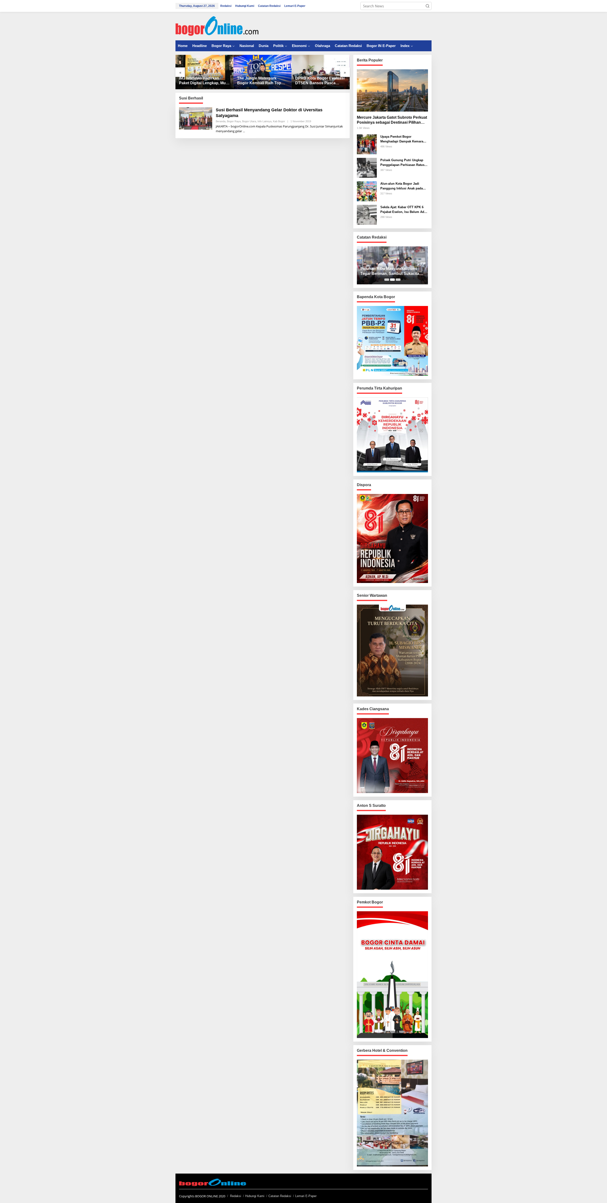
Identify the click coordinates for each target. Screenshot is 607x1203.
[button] (427, 6)
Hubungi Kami (254, 1196)
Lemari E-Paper (306, 1196)
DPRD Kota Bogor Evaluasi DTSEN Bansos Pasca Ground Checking (320, 81)
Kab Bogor (279, 121)
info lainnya (264, 121)
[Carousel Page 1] (386, 279)
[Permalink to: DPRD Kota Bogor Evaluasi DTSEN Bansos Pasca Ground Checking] (321, 72)
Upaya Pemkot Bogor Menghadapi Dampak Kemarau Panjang (402, 139)
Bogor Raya (234, 121)
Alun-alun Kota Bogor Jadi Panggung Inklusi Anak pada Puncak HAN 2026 (401, 186)
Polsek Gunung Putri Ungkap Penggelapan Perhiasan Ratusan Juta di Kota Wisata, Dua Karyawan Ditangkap (404, 162)
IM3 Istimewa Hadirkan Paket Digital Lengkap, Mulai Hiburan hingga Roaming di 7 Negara (204, 81)
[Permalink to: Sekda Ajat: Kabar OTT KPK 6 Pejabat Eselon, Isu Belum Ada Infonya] (367, 214)
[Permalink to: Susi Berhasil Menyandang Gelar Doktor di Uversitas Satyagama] (195, 118)
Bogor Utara (249, 121)
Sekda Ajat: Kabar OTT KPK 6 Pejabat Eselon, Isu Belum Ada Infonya (403, 209)
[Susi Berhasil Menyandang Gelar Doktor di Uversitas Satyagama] (244, 131)
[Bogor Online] (216, 25)
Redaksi (235, 1196)
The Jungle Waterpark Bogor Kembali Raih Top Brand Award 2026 (259, 81)
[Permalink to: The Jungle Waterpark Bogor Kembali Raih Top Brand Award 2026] (263, 72)
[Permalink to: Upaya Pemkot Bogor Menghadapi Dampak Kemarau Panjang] (367, 143)
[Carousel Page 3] (398, 279)
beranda (220, 121)
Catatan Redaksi (279, 1196)
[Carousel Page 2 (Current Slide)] (392, 279)
